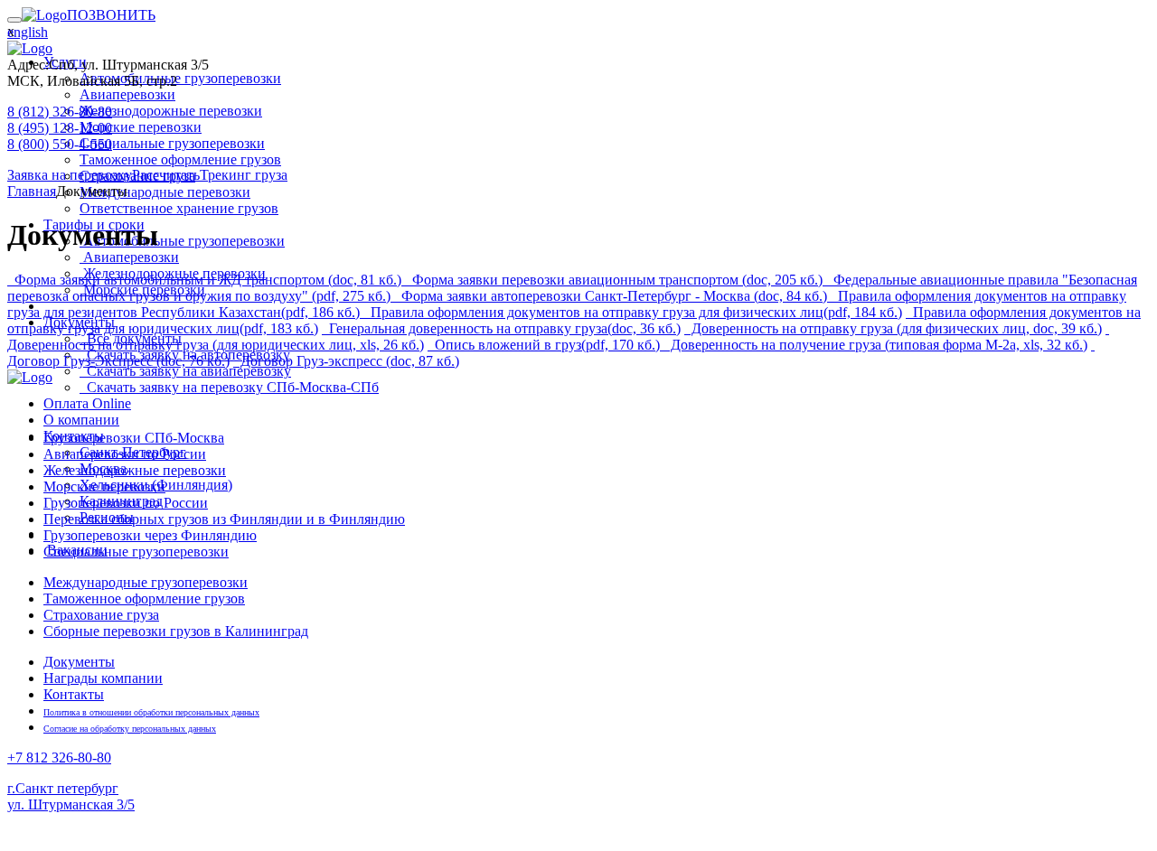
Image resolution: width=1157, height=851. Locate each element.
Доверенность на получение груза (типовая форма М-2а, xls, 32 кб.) (877, 344)
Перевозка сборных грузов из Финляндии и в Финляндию (224, 519)
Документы (79, 661)
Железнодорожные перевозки (134, 470)
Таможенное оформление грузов (144, 598)
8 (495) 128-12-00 (59, 128)
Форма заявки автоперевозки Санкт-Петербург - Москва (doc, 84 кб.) (614, 296)
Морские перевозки (104, 486)
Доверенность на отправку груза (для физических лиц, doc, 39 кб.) (895, 328)
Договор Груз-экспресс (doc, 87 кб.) (348, 361)
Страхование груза (101, 614)
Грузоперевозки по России (125, 502)
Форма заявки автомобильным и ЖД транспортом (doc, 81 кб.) (208, 279)
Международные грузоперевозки (145, 582)
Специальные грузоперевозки (136, 551)
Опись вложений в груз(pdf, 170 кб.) (545, 344)
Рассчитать (166, 174)
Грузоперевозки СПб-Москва (133, 437)
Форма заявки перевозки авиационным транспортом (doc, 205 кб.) (617, 279)
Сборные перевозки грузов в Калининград (175, 631)
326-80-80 (59, 757)
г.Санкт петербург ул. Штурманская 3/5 (71, 796)
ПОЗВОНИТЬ (111, 15)
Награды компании (103, 678)
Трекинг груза (243, 174)
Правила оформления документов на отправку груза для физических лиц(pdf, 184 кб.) (634, 312)
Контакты (73, 694)
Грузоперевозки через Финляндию (150, 535)
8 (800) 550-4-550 (59, 144)
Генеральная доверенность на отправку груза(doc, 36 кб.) (503, 328)
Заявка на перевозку (69, 174)
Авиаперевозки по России (124, 454)
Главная (31, 191)
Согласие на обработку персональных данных (129, 729)
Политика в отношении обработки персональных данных (151, 712)
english (27, 32)
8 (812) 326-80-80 (59, 111)
